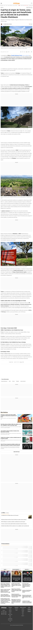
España (23, 611)
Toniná (13, 381)
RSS (10, 621)
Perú (10, 617)
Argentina (10, 610)
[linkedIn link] (5, 614)
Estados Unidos (10, 614)
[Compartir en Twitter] (25, 52)
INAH (10, 381)
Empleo (16, 610)
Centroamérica (10, 618)
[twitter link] (4, 612)
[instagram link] (5, 612)
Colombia (10, 611)
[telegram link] (4, 614)
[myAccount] (31, 3)
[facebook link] (2, 612)
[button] (1, 3)
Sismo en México (5, 5)
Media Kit (23, 615)
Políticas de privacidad (29, 611)
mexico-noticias (23, 381)
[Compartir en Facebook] (23, 52)
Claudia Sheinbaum (4, 381)
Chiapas (17, 381)
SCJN (2, 5)
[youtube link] (2, 614)
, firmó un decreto (20, 55)
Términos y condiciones (29, 609)
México (2, 7)
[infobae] (16, 3)
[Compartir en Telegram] (29, 52)
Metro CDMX (20, 5)
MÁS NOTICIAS (16, 451)
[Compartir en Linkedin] (27, 52)
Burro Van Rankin (10, 5)
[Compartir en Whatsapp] (21, 52)
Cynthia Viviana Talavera (8, 24)
